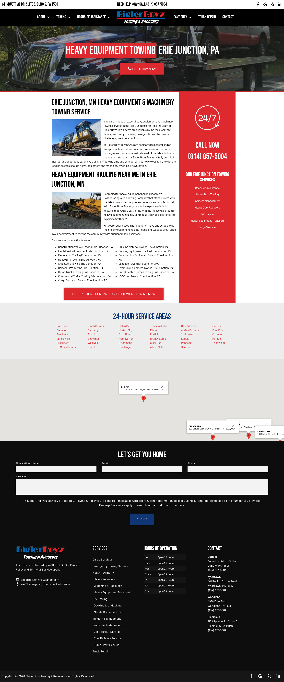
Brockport (63, 342)
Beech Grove (188, 326)
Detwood (62, 330)
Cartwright (94, 330)
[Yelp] (272, 4)
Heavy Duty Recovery (207, 207)
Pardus (216, 338)
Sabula (185, 338)
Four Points (219, 330)
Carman (217, 334)
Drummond (125, 342)
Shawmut (93, 338)
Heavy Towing (101, 572)
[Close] (266, 424)
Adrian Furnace (190, 330)
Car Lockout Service (107, 631)
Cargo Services (207, 227)
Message (21, 476)
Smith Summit (96, 326)
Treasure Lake (158, 326)
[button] (249, 436)
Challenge (125, 347)
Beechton (93, 347)
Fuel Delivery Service (108, 638)
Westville (93, 342)
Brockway (63, 334)
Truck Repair (207, 17)
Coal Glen (124, 334)
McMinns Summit (67, 347)
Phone (191, 463)
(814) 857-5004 (156, 4)
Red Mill (154, 334)
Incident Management (207, 200)
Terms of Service (41, 569)
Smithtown (187, 334)
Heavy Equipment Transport (207, 220)
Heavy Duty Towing (207, 194)
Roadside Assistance (91, 17)
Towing (61, 17)
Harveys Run (126, 338)
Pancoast (186, 342)
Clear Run (155, 342)
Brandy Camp (158, 338)
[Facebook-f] (258, 4)
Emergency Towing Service (110, 566)
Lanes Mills (63, 338)
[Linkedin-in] (279, 4)
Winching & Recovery (108, 585)
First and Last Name (28, 463)
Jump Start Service (106, 645)
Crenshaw (62, 326)
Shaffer (185, 347)
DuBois (216, 326)
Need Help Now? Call (131, 4)
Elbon (153, 330)
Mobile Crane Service (108, 612)
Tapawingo (218, 342)
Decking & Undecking (108, 605)
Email (105, 463)
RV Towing (207, 214)
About (41, 17)
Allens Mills (156, 347)
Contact (228, 17)
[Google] (265, 4)
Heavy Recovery (104, 579)
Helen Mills (125, 326)
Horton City (125, 330)
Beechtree (94, 334)
